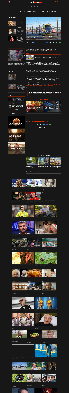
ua (55, 1)
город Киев (31, 121)
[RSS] (41, 6)
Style (24, 11)
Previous (12, 12)
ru (57, 1)
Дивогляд (39, 50)
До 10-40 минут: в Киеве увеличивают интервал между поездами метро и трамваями (51, 108)
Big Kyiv (50, 50)
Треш (39, 11)
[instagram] (28, 6)
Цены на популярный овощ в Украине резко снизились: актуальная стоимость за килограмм (21, 24)
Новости (16, 11)
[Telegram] (34, 6)
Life (21, 11)
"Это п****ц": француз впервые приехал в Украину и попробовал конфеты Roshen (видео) (16, 64)
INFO (55, 11)
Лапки (34, 11)
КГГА (47, 121)
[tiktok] (31, 6)
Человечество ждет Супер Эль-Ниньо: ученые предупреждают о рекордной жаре (16, 107)
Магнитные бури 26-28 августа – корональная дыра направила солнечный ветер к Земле (15, 125)
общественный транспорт (40, 121)
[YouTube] (38, 6)
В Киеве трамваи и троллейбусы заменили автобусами (46, 57)
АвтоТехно (50, 11)
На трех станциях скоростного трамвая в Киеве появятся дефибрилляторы (33, 108)
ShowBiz (44, 11)
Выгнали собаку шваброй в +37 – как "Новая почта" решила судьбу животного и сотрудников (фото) (21, 87)
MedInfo (29, 11)
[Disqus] (43, 142)
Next (57, 12)
